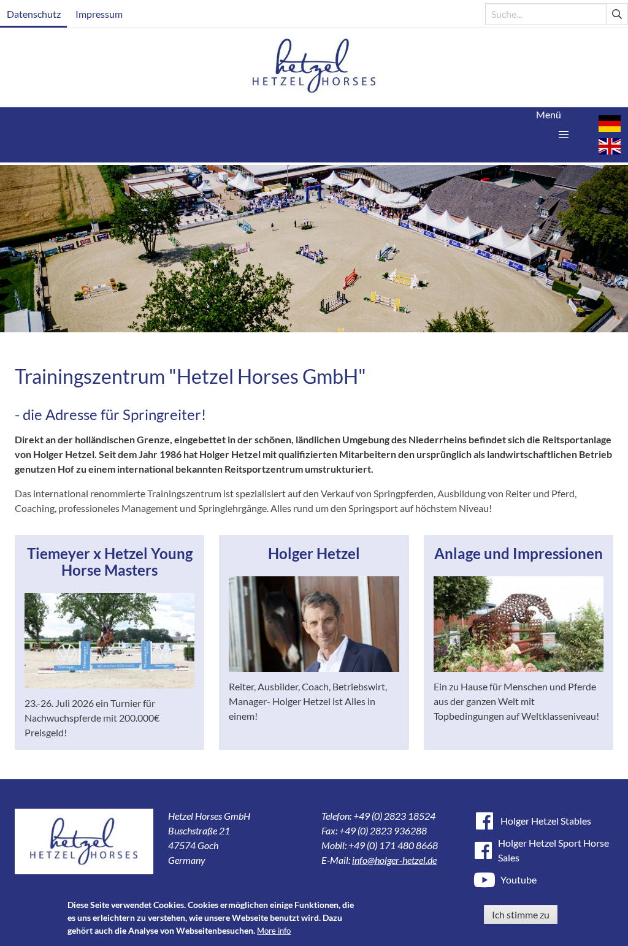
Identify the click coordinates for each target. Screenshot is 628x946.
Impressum (99, 14)
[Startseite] (314, 67)
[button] (563, 134)
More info (274, 931)
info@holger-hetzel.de (394, 860)
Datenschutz (34, 14)
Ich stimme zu (521, 914)
